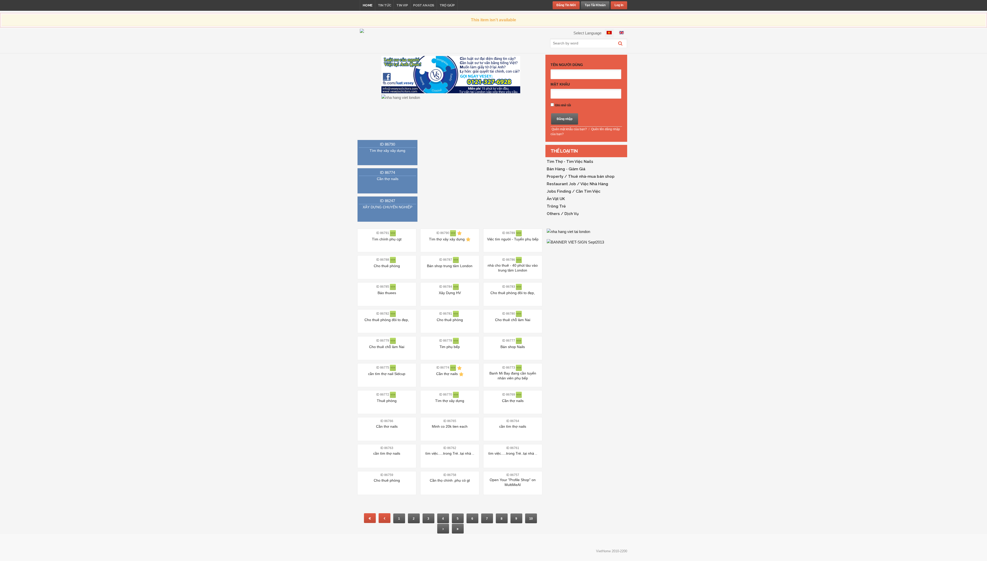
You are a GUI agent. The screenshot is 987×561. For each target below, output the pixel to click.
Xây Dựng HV (450, 293)
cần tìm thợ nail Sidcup (386, 374)
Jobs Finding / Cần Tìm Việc (573, 191)
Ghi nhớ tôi (563, 105)
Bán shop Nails (512, 347)
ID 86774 (387, 172)
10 (531, 518)
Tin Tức (384, 5)
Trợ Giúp (447, 5)
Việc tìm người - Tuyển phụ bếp (512, 239)
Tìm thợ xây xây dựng (387, 150)
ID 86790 (387, 144)
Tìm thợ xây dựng (449, 401)
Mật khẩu (560, 84)
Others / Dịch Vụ (563, 213)
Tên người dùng (567, 65)
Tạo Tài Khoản (595, 5)
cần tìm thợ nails (512, 426)
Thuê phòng (387, 401)
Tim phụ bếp (450, 347)
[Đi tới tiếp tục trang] (443, 529)
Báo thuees (387, 293)
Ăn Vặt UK (556, 199)
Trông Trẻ (556, 206)
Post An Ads (423, 5)
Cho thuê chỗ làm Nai (512, 320)
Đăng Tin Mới (566, 5)
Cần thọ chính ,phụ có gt (450, 480)
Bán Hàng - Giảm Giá (566, 169)
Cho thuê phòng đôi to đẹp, (512, 293)
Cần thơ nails (387, 426)
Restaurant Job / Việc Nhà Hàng (577, 184)
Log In (619, 5)
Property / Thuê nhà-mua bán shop (581, 176)
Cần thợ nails (387, 179)
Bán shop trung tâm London (449, 266)
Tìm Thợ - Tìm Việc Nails (570, 161)
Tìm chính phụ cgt (386, 239)
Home (367, 5)
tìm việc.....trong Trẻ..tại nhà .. (449, 453)
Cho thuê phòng (387, 266)
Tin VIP (402, 5)
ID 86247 (387, 201)
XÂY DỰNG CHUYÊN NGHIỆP (387, 207)
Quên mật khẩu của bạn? (569, 129)
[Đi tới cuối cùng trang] (458, 529)
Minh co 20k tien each (450, 426)
